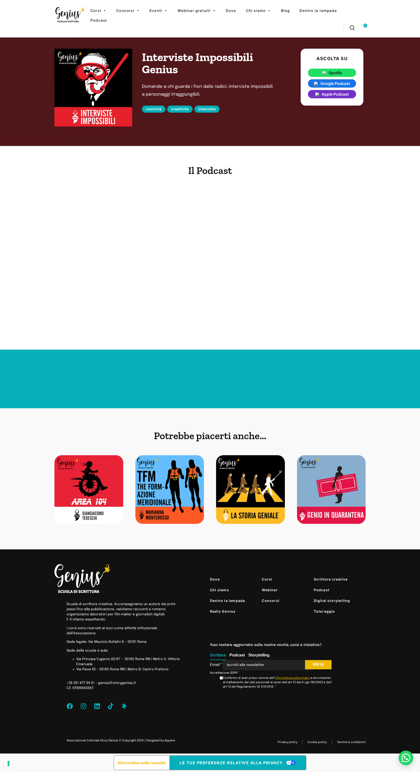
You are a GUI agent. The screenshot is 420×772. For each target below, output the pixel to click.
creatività (180, 109)
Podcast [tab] (237, 655)
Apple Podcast (335, 94)
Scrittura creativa (331, 579)
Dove (231, 10)
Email (216, 665)
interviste (207, 109)
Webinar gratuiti (193, 10)
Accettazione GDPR (224, 673)
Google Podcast (335, 83)
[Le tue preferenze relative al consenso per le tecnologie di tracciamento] (8, 763)
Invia (318, 665)
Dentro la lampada (318, 10)
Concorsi (125, 10)
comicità (153, 109)
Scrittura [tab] (218, 655)
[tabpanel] (271, 674)
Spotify (335, 72)
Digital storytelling (332, 601)
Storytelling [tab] (259, 655)
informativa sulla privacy (292, 678)
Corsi (95, 10)
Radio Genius (223, 611)
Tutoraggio (324, 611)
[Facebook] (70, 706)
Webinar (270, 590)
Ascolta (92, 492)
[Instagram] (83, 706)
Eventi (155, 10)
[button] (406, 758)
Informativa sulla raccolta (142, 762)
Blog (285, 10)
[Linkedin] (97, 706)
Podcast (98, 20)
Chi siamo (256, 10)
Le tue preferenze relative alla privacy (231, 762)
